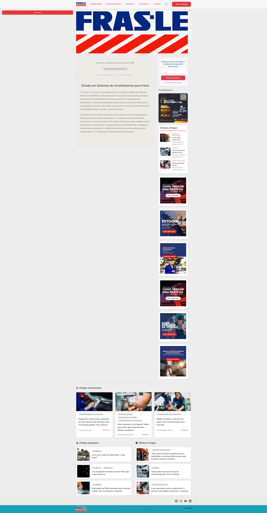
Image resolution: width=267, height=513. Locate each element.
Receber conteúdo (173, 78)
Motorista (144, 4)
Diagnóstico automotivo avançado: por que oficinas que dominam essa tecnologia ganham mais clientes (94, 422)
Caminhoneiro (96, 4)
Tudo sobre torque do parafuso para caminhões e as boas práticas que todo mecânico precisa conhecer (179, 139)
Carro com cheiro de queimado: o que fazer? (108, 456)
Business (175, 148)
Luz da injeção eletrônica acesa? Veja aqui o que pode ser (110, 472)
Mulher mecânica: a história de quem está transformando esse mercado (171, 422)
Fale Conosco (181, 4)
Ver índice (37, 12)
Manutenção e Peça (178, 160)
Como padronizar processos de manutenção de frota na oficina (178, 151)
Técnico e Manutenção (176, 135)
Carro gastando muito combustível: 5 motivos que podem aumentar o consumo (178, 164)
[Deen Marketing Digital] (187, 510)
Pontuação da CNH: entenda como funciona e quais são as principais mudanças (111, 489)
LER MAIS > (106, 430)
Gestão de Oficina (113, 4)
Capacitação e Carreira (127, 417)
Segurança (97, 451)
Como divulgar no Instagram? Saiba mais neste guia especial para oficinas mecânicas (133, 427)
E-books (157, 4)
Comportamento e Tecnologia (115, 69)
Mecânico (130, 4)
